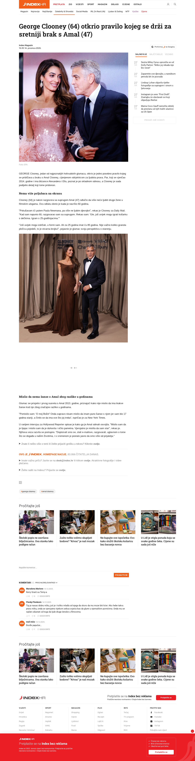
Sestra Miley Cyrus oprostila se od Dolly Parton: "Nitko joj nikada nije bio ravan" (157, 65)
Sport (90, 4)
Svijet (21, 712)
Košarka (48, 730)
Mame (74, 730)
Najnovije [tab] (141, 54)
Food (73, 726)
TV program (129, 717)
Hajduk (48, 721)
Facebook (158, 712)
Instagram (158, 721)
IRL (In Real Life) (98, 11)
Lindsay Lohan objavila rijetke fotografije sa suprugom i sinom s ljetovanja (157, 85)
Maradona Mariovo (34, 589)
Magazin (24, 11)
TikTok (157, 726)
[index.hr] (34, 4)
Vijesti (80, 4)
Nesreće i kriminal (27, 730)
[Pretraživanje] (174, 4)
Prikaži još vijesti (154, 120)
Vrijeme (127, 726)
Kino (126, 721)
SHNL (47, 726)
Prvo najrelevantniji (45, 583)
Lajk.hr (100, 721)
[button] (22, 521)
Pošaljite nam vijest (158, 730)
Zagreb (22, 726)
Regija (21, 721)
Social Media (82, 11)
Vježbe (135, 11)
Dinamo (48, 717)
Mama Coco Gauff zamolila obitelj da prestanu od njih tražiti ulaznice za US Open (157, 109)
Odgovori (101, 730)
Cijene (126, 4)
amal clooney (47, 491)
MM (22, 590)
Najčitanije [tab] (156, 54)
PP (21, 603)
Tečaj (126, 712)
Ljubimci (75, 721)
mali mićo (30, 622)
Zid (70, 4)
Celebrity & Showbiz (64, 11)
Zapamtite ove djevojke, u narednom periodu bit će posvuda (158, 75)
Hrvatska (23, 717)
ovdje (87, 460)
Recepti (101, 717)
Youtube (157, 717)
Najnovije (35, 11)
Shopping (75, 712)
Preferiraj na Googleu (165, 47)
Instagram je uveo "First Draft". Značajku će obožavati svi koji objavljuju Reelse (155, 97)
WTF (127, 11)
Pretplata (59, 4)
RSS (125, 730)
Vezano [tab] (169, 54)
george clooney (28, 491)
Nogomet (49, 712)
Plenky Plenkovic (34, 602)
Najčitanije (47, 11)
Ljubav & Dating (115, 11)
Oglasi (115, 4)
